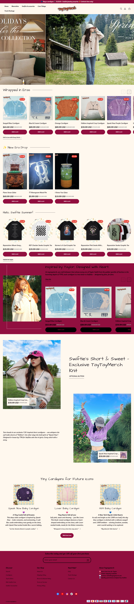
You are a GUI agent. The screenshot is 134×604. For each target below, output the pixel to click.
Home (6, 6)
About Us (40, 571)
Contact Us (71, 578)
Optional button (76, 376)
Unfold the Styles (8, 260)
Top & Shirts (9, 578)
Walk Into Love (67, 535)
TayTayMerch (13, 602)
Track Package (9, 11)
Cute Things (42, 6)
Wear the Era (67, 75)
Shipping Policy (41, 575)
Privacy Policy (41, 586)
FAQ (69, 571)
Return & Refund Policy (44, 578)
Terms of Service (42, 582)
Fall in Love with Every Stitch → (12, 138)
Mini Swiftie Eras (11, 582)
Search (8, 571)
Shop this (48, 279)
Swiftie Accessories (28, 6)
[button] (121, 9)
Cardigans (9, 575)
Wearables (15, 6)
